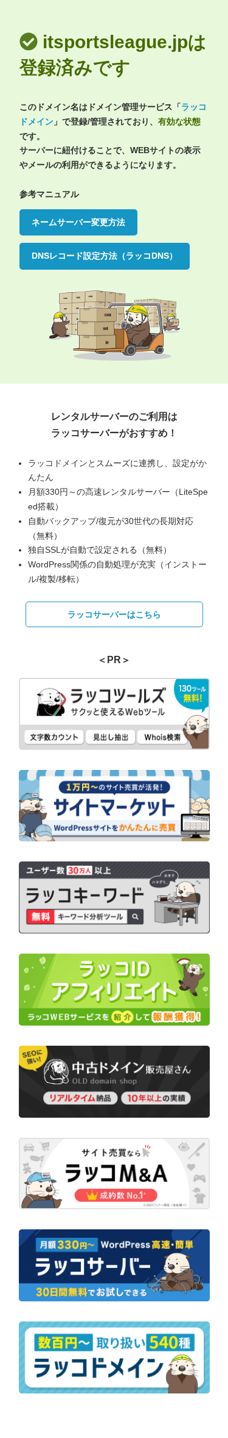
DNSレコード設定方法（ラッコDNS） (105, 256)
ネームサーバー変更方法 (78, 222)
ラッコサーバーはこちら (114, 614)
